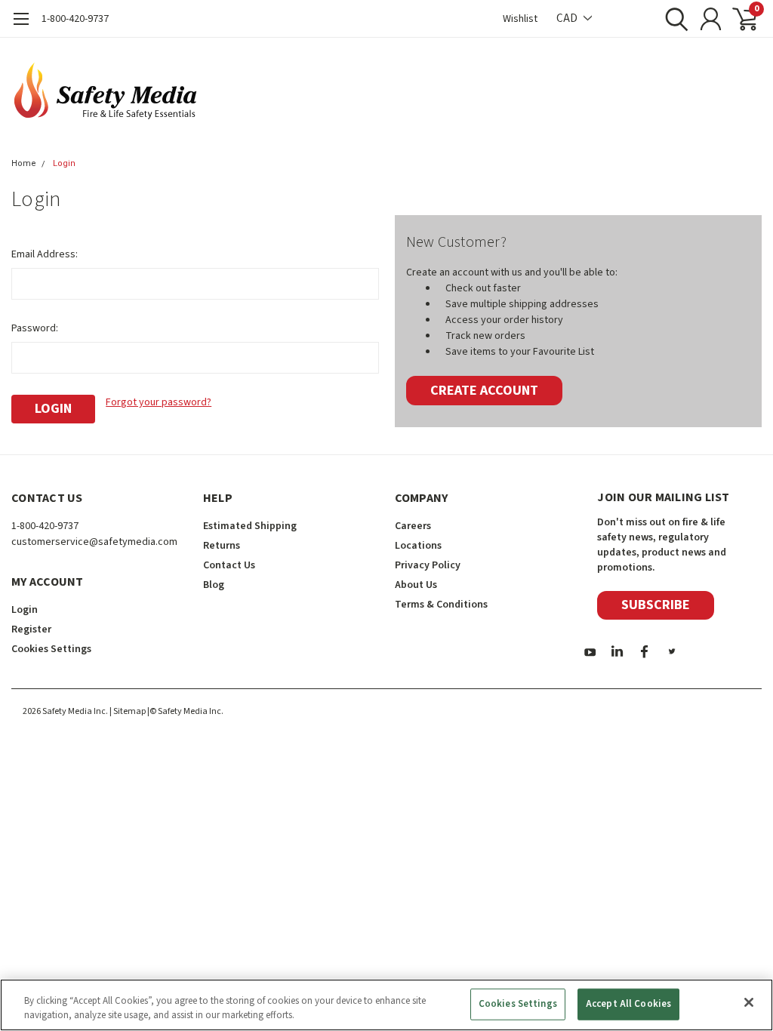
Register (31, 629)
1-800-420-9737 (75, 18)
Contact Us (229, 565)
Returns (221, 545)
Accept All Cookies (628, 1004)
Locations (418, 545)
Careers (413, 526)
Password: (34, 328)
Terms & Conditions (441, 604)
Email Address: (44, 254)
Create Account (484, 390)
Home (23, 163)
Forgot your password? (158, 402)
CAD (568, 18)
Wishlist (520, 18)
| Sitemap (127, 711)
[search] (673, 19)
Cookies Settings (518, 1004)
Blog (213, 584)
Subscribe (655, 605)
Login (64, 163)
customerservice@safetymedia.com (94, 541)
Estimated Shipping (250, 526)
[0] (739, 19)
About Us (416, 584)
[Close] (748, 1002)
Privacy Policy (427, 565)
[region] (386, 1005)
